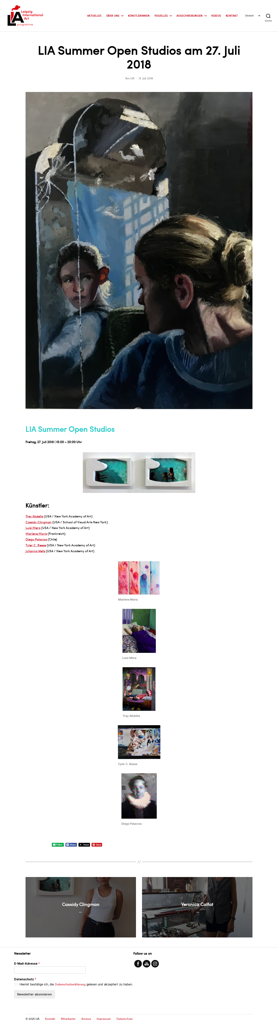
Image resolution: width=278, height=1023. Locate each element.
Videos (216, 15)
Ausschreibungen (189, 15)
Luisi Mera (33, 527)
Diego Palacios (36, 539)
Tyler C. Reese (36, 545)
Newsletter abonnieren (34, 994)
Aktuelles (94, 15)
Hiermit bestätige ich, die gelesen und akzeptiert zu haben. (76, 984)
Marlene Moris (36, 533)
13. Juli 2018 (146, 78)
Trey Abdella (34, 516)
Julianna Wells (35, 551)
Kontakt (232, 15)
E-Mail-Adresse (27, 963)
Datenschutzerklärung (70, 984)
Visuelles (161, 15)
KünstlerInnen (139, 15)
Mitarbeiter (68, 1019)
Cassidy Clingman (39, 522)
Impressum (104, 1019)
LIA (132, 78)
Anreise (86, 1019)
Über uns (113, 15)
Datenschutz (25, 979)
